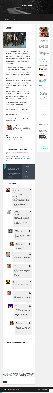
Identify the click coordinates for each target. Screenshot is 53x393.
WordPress (23, 15)
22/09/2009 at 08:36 (17, 294)
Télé (25, 168)
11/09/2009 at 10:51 (16, 190)
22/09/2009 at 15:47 (19, 323)
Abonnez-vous (42, 136)
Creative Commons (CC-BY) (20, 153)
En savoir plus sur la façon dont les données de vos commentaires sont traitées (19, 371)
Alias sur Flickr (42, 114)
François (17, 230)
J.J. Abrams (30, 169)
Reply (30, 189)
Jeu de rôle (14, 15)
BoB (13, 281)
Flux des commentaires (43, 148)
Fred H (14, 254)
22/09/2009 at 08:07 (16, 282)
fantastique (27, 170)
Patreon (23, 158)
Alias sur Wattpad (42, 100)
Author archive (9, 177)
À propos (6, 15)
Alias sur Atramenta (42, 87)
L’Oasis (15, 19)
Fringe (9, 27)
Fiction (41, 15)
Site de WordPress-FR (43, 150)
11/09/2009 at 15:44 (19, 244)
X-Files (26, 169)
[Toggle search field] (48, 19)
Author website (11, 177)
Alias (17, 243)
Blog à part (26, 5)
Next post (26, 176)
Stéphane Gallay (42, 39)
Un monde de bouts (33, 15)
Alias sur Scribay (42, 92)
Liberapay (18, 158)
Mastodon (8, 160)
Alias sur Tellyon (42, 96)
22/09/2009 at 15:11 (18, 307)
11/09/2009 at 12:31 (16, 255)
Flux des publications (43, 146)
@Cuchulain (17, 234)
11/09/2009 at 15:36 (18, 231)
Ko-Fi (13, 158)
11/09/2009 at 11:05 (17, 212)
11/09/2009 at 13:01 (17, 266)
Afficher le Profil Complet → (43, 61)
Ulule (29, 158)
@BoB (15, 296)
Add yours (29, 183)
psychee (14, 189)
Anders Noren (45, 389)
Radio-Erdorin (7, 19)
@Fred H (15, 269)
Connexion (41, 145)
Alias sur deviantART (43, 110)
